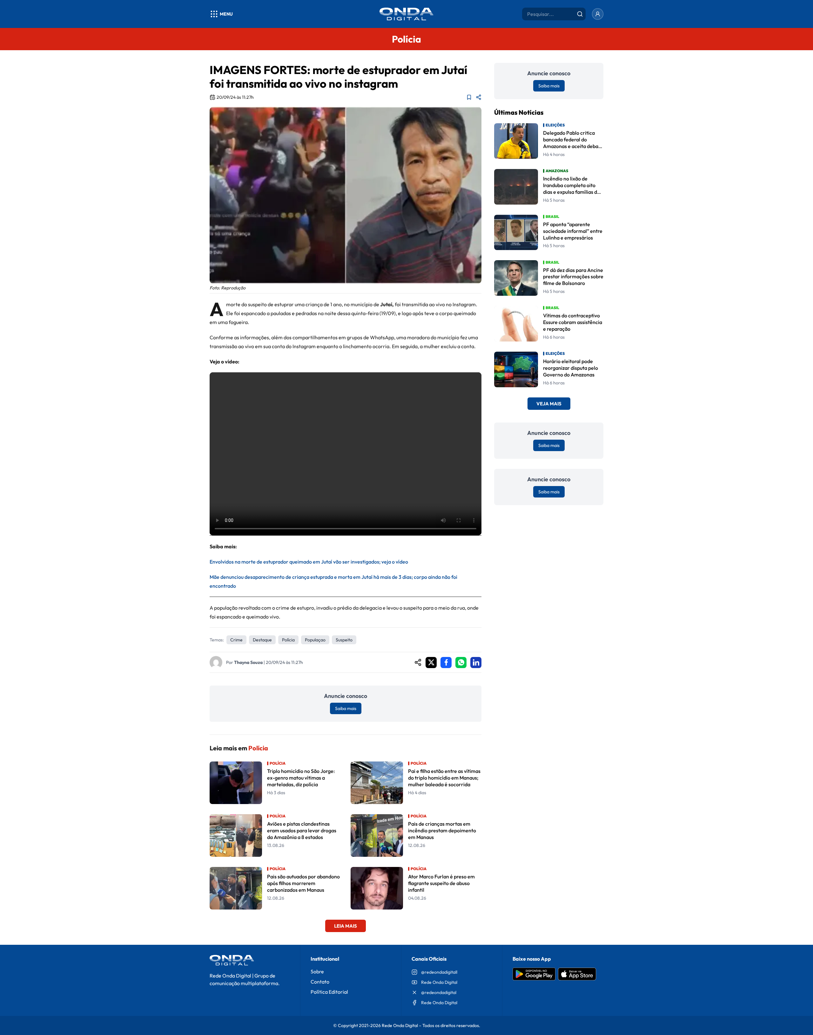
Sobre (317, 971)
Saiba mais (345, 708)
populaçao (315, 640)
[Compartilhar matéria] (478, 97)
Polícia (288, 640)
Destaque (262, 640)
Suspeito (344, 640)
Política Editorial (329, 992)
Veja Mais (548, 404)
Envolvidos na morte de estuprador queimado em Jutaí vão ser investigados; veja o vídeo (309, 561)
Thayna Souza (248, 662)
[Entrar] (597, 14)
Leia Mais (345, 926)
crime (236, 640)
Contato (320, 981)
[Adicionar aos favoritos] (469, 97)
